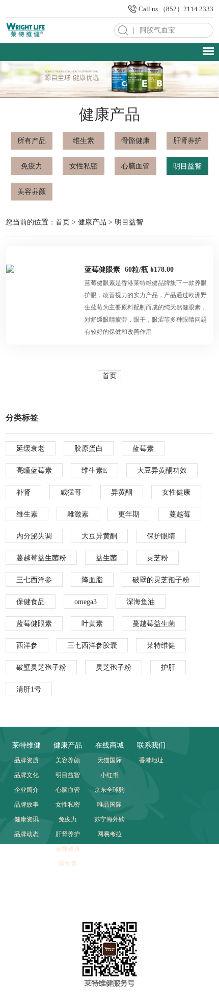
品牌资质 (26, 760)
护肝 (168, 667)
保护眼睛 (161, 536)
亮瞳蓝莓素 (34, 470)
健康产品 (92, 222)
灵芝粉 (157, 558)
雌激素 (78, 514)
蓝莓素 (143, 448)
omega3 (85, 602)
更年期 (129, 514)
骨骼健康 (135, 141)
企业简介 (26, 789)
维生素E (94, 470)
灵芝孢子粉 (113, 667)
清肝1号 (28, 689)
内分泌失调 (34, 536)
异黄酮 (121, 492)
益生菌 (106, 558)
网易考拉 (109, 834)
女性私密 (83, 166)
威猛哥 (70, 492)
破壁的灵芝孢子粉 (160, 580)
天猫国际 (109, 760)
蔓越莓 (179, 514)
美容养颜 (31, 191)
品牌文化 (26, 775)
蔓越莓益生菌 (153, 623)
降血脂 (92, 580)
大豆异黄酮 (99, 536)
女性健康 (176, 492)
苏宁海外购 (109, 819)
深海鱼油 (140, 602)
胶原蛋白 (88, 448)
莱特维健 (161, 645)
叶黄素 (92, 623)
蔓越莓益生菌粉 (41, 558)
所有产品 (31, 141)
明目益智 (187, 166)
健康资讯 (26, 819)
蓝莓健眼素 (102, 269)
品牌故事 (26, 804)
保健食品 (30, 602)
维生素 (83, 141)
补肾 (23, 492)
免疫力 (31, 166)
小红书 (109, 775)
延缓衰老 (30, 448)
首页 (63, 222)
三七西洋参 (34, 580)
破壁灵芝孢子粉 (41, 667)
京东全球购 (109, 789)
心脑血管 (135, 166)
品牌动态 (26, 834)
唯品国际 (109, 804)
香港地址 (151, 760)
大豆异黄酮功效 (162, 470)
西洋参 (27, 645)
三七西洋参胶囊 (92, 645)
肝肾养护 (187, 141)
